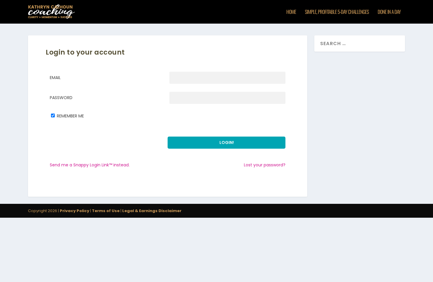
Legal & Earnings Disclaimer (151, 211)
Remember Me (70, 116)
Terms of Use (106, 211)
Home (291, 12)
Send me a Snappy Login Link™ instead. (90, 165)
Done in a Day (389, 12)
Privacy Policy (74, 211)
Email (55, 78)
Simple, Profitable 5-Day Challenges (337, 12)
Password (61, 98)
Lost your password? (264, 165)
